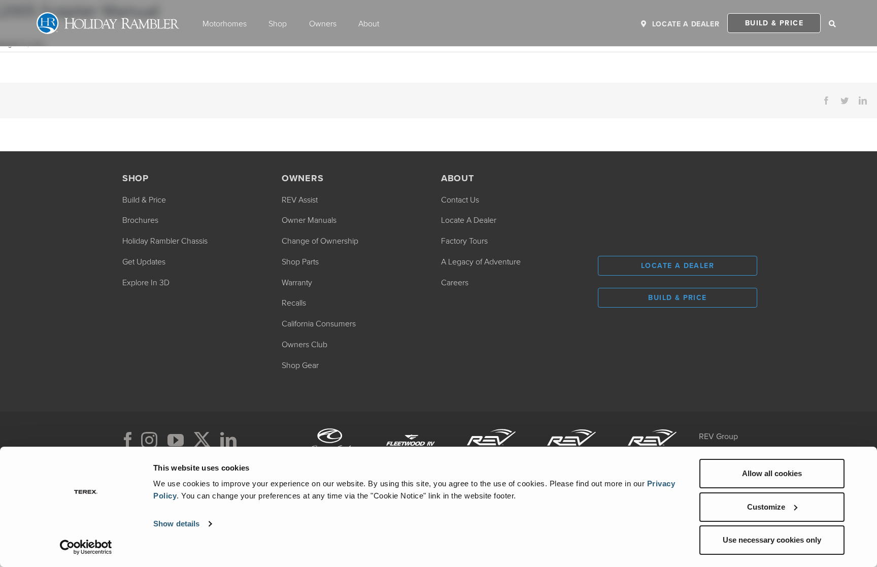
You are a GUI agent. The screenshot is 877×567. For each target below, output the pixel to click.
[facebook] (128, 440)
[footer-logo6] (491, 427)
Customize (766, 507)
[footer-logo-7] (652, 427)
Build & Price (774, 23)
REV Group (718, 436)
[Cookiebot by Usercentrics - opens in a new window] (86, 547)
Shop (277, 23)
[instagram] (149, 440)
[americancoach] (330, 427)
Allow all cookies (772, 473)
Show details (176, 523)
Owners (322, 23)
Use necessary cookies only (772, 540)
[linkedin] (228, 440)
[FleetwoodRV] (410, 427)
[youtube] (175, 440)
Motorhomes (225, 23)
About (368, 23)
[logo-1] (571, 427)
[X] (202, 440)
